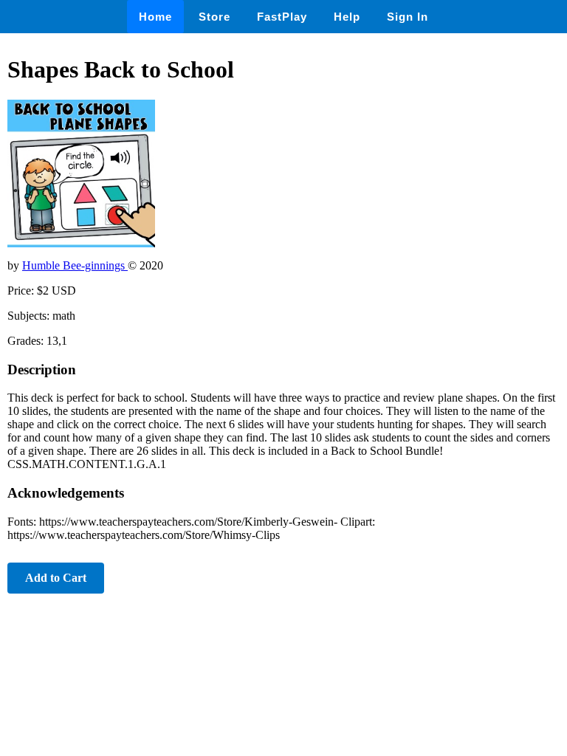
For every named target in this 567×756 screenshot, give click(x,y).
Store (214, 16)
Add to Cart (55, 577)
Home (155, 16)
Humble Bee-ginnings (75, 265)
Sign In (407, 16)
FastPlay (282, 16)
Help (347, 16)
